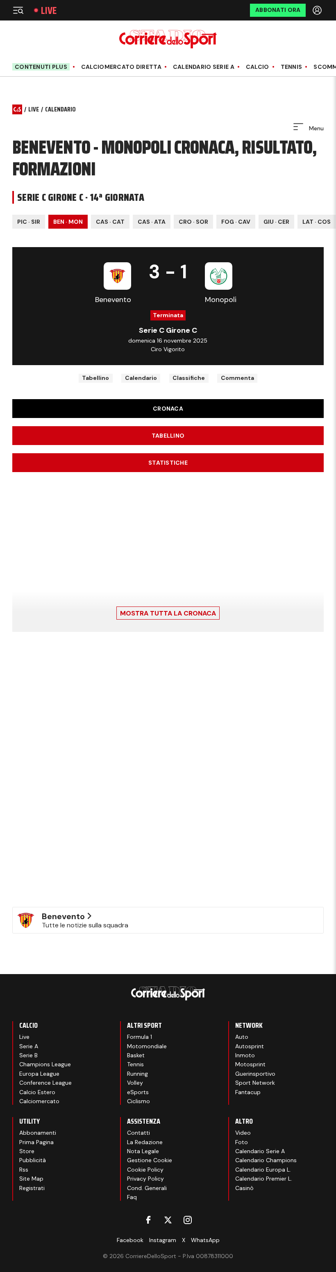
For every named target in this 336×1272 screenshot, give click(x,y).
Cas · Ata (152, 221)
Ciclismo (138, 1101)
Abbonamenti (37, 1132)
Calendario (141, 378)
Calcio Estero (37, 1092)
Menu (315, 128)
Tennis (291, 67)
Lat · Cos (316, 221)
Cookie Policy (145, 1169)
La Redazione (145, 1142)
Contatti (138, 1132)
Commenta (237, 378)
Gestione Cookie (149, 1160)
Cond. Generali (147, 1188)
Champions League (45, 1064)
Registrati (32, 1188)
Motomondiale (147, 1046)
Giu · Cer (276, 221)
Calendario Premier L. (263, 1178)
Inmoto (245, 1055)
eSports (138, 1092)
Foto (241, 1142)
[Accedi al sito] (318, 10)
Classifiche (189, 378)
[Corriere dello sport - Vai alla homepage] (167, 39)
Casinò (244, 1188)
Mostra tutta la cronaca (168, 613)
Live (49, 10)
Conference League (45, 1082)
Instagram (162, 1240)
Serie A (28, 1046)
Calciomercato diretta (121, 67)
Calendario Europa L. (263, 1169)
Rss (23, 1169)
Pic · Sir (28, 221)
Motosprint (250, 1064)
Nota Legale (143, 1151)
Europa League (39, 1073)
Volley (135, 1082)
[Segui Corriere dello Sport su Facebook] (148, 1220)
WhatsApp (205, 1240)
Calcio (257, 67)
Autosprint (249, 1046)
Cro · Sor (193, 221)
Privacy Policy (145, 1178)
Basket (136, 1055)
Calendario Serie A (203, 67)
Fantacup (248, 1092)
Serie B (28, 1055)
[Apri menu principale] (18, 10)
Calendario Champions (266, 1160)
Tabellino (95, 378)
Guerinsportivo (255, 1073)
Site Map (31, 1178)
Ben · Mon (68, 221)
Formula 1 (139, 1036)
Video (243, 1132)
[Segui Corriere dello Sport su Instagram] (188, 1220)
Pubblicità (32, 1160)
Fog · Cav (235, 221)
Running (137, 1073)
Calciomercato (39, 1101)
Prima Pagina (36, 1142)
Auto (241, 1036)
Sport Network (255, 1082)
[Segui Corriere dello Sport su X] (168, 1220)
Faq (132, 1197)
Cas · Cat (110, 221)
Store (26, 1151)
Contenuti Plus (41, 66)
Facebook (130, 1240)
